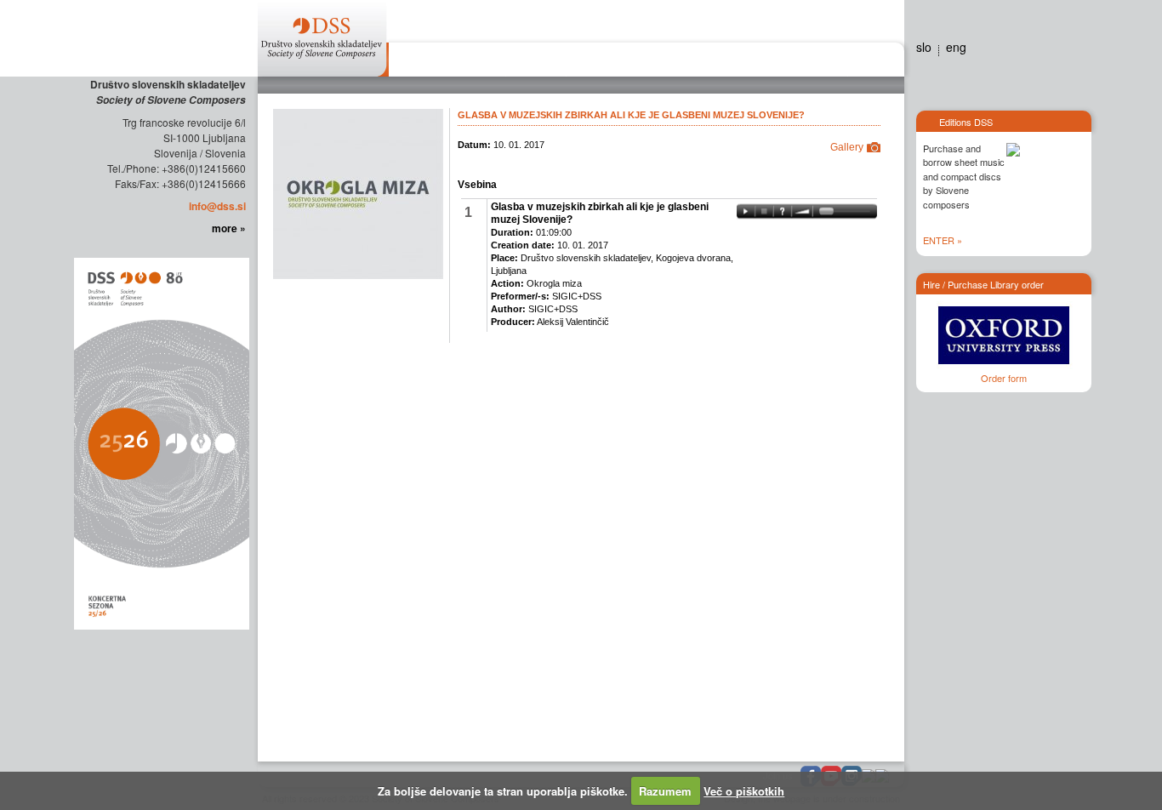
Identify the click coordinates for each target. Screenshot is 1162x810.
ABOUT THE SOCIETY (447, 62)
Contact (872, 62)
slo (923, 46)
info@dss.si (217, 206)
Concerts (601, 62)
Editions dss (813, 62)
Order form (1004, 378)
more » (229, 228)
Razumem (665, 791)
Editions (536, 62)
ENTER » (942, 240)
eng (956, 46)
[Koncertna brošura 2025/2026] (160, 442)
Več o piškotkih (743, 791)
